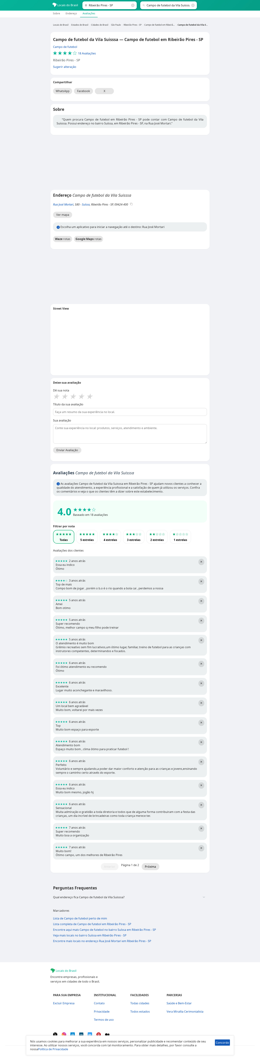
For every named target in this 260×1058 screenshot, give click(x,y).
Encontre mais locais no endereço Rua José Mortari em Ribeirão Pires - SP (102, 941)
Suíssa (86, 204)
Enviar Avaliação (67, 450)
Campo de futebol (65, 47)
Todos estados (140, 1011)
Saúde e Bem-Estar (179, 1003)
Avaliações (89, 13)
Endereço (71, 13)
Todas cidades (139, 1003)
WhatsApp (63, 91)
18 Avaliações (74, 53)
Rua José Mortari (63, 204)
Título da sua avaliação (68, 404)
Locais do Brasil (67, 5)
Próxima (150, 867)
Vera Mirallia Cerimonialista (185, 1011)
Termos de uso (104, 1020)
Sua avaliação (62, 420)
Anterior (109, 867)
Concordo (222, 1043)
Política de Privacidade (53, 1049)
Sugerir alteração (64, 67)
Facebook (83, 91)
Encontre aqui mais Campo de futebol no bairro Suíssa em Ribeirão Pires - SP (104, 930)
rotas (62, 239)
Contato (99, 1003)
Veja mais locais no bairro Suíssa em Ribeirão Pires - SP (89, 935)
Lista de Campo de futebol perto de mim (80, 918)
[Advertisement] (130, 162)
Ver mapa (62, 215)
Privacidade (101, 1011)
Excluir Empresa (63, 1003)
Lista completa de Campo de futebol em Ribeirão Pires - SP (92, 924)
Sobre (56, 13)
